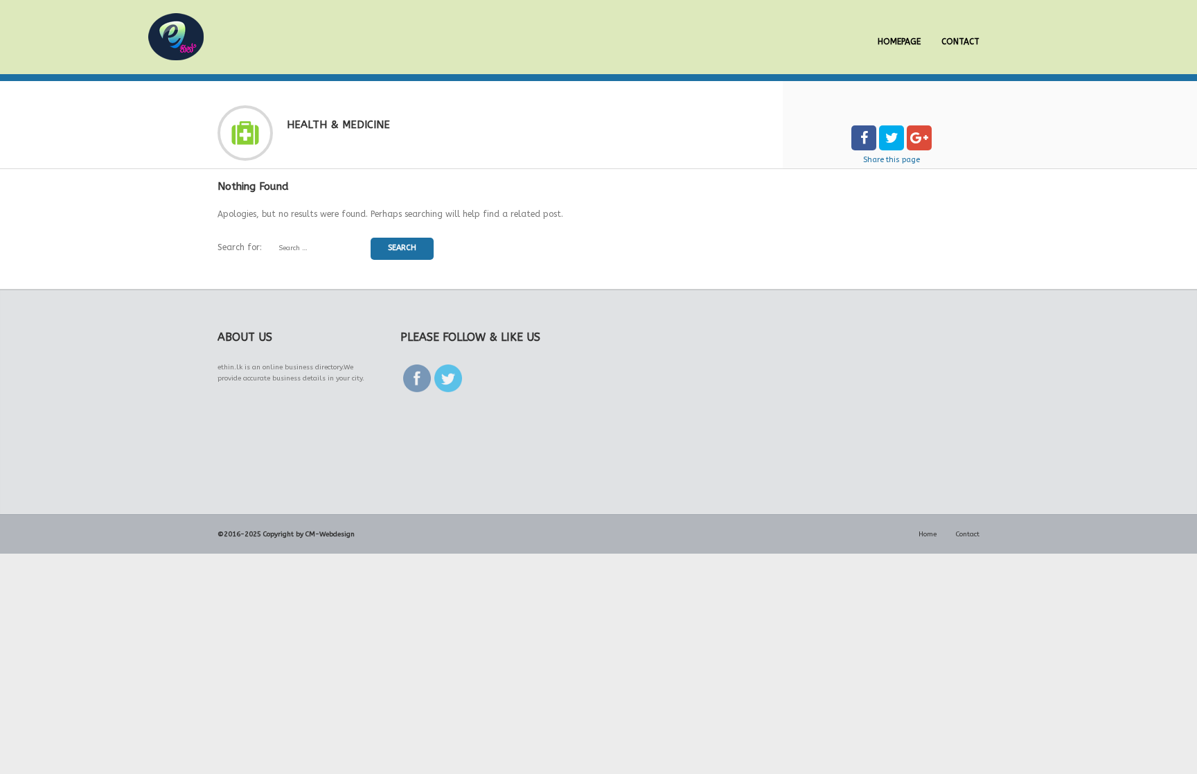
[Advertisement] (321, 451)
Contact (960, 41)
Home (928, 534)
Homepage (899, 41)
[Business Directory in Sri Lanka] (176, 36)
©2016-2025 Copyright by (260, 534)
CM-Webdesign (330, 534)
